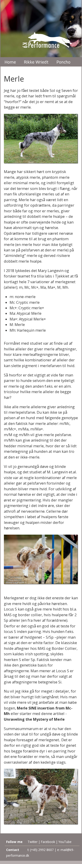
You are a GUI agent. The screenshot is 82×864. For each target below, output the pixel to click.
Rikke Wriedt (36, 62)
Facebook (48, 842)
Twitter (33, 842)
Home (10, 62)
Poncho (63, 62)
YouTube (65, 842)
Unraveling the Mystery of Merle (34, 719)
